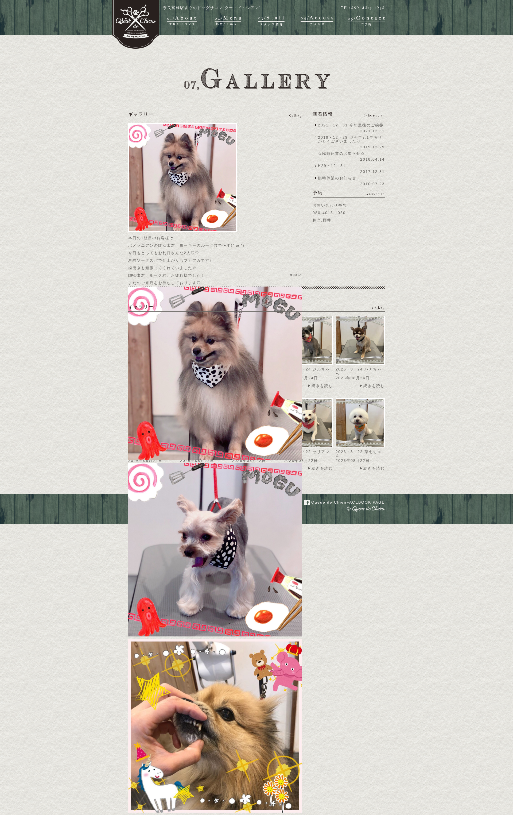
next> (296, 274)
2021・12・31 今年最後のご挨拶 (351, 125)
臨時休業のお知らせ (337, 178)
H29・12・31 (333, 166)
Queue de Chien (347, 502)
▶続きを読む (320, 386)
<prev (134, 274)
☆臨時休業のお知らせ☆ (341, 153)
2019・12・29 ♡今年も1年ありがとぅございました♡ (350, 139)
